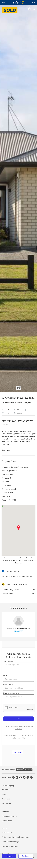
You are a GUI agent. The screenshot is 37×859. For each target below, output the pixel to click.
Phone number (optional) (11, 693)
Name (5, 675)
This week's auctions (9, 816)
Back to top (17, 752)
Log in (33, 2)
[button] (18, 527)
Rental (4, 794)
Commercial (6, 799)
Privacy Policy (21, 738)
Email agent (26, 856)
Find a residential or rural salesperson (15, 837)
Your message (8, 661)
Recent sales (6, 803)
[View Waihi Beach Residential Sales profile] (18, 621)
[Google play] (28, 769)
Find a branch (7, 832)
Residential (6, 790)
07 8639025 (18, 631)
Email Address (8, 684)
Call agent (9, 856)
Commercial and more (10, 846)
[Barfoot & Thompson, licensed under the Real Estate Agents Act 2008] (18, 2)
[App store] (20, 769)
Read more (6, 450)
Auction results (7, 821)
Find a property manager (10, 842)
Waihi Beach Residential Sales (18, 628)
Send (18, 719)
